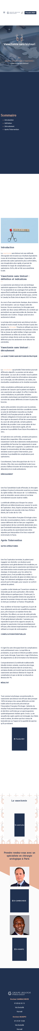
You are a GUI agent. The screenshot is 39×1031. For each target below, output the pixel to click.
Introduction (9, 120)
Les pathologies (17, 61)
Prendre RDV (30, 13)
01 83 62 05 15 (19, 1003)
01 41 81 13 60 (19, 1021)
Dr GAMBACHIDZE (20, 901)
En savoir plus (19, 825)
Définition (8, 123)
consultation (7, 370)
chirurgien (12, 327)
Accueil (7, 61)
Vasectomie (28, 61)
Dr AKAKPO (20, 949)
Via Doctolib (19, 1007)
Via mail (19, 1011)
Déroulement (9, 126)
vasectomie (7, 253)
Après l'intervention (12, 129)
